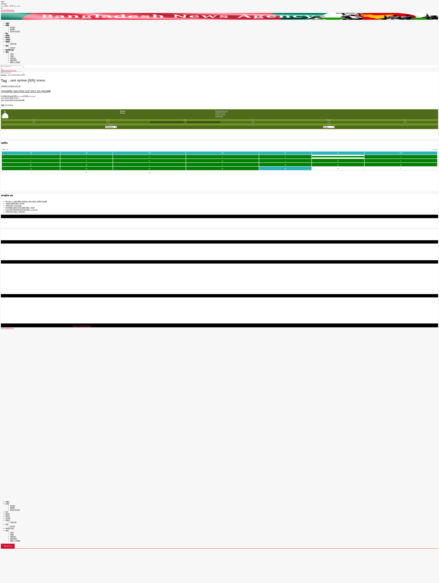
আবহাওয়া (13, 58)
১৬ (86, 164)
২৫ (222, 168)
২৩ (86, 168)
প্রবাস (12, 54)
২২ (31, 168)
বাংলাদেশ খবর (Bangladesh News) (13, 287)
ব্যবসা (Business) (7, 293)
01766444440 (20, 313)
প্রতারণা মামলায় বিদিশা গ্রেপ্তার (14, 204)
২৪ (149, 168)
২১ (401, 164)
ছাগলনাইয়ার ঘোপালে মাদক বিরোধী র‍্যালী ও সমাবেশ (20, 208)
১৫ (31, 164)
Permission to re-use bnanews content (16, 275)
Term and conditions (9, 273)
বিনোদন (7, 38)
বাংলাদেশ (12, 27)
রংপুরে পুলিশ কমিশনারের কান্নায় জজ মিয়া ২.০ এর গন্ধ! (21, 210)
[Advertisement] (219, 566)
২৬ (285, 168)
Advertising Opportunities (11, 277)
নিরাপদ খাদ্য (7, 86)
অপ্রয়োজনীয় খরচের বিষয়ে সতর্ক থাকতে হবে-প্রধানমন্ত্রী (26, 91)
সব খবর (18, 86)
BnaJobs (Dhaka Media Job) (12, 281)
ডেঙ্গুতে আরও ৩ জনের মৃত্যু (13, 206)
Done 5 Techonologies (82, 326)
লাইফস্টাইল (13, 60)
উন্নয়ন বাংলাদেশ (15, 31)
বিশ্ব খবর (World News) (9, 289)
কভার (2, 86)
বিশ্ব (6, 33)
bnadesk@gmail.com (16, 322)
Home (3, 75)
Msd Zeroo (7, 96)
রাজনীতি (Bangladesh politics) (12, 291)
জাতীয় (7, 25)
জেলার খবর (13, 44)
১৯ (285, 164)
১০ (149, 161)
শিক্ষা (6, 46)
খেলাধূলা (7, 40)
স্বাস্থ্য (12, 56)
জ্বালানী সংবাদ (9, 50)
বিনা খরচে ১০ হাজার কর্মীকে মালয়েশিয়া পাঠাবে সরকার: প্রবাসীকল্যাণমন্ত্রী (26, 201)
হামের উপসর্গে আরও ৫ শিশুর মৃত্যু (15, 212)
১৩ (338, 161)
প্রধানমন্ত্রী (21, 100)
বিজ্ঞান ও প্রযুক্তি (15, 62)
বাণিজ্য (7, 35)
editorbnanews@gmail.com (26, 309)
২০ (338, 164)
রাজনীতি (12, 29)
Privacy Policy (6, 271)
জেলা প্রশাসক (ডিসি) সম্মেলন (9, 100)
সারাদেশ (7, 42)
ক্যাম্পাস (12, 48)
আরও (7, 52)
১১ (222, 161)
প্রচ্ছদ (7, 23)
